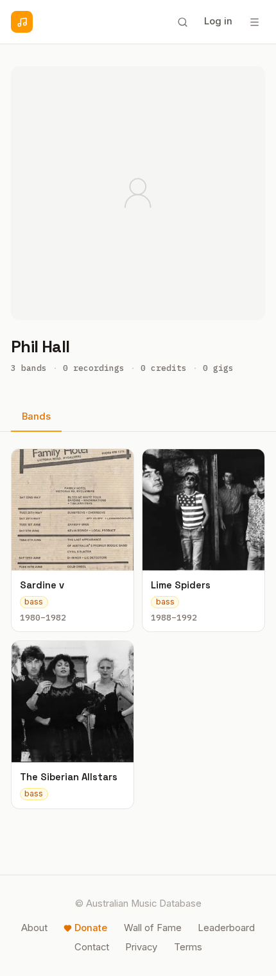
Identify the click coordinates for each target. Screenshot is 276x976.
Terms (188, 947)
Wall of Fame (153, 928)
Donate (90, 928)
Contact (91, 947)
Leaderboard (226, 928)
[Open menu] (254, 22)
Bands (36, 416)
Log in (218, 21)
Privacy (141, 947)
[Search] (182, 22)
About (34, 928)
